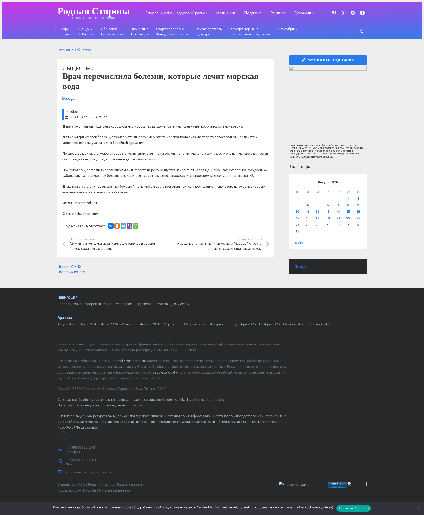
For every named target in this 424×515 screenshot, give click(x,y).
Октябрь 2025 (294, 324)
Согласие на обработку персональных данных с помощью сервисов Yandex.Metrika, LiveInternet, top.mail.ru (140, 399)
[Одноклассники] (117, 226)
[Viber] (129, 226)
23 (358, 218)
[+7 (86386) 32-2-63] (61, 449)
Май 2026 (129, 324)
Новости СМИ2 (69, 267)
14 (338, 212)
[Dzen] (362, 12)
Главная (63, 50)
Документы (180, 304)
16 (358, 212)
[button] (362, 31)
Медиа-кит (123, 304)
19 (318, 218)
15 (348, 212)
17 (297, 218)
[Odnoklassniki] (343, 12)
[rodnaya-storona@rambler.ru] (61, 472)
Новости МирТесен (72, 272)
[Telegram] (352, 12)
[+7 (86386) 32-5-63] (61, 461)
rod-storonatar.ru (131, 361)
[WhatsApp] (135, 226)
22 (348, 218)
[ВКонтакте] (111, 226)
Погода (300, 267)
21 (338, 218)
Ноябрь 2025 (269, 324)
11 (307, 212)
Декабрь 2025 (244, 324)
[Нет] (418, 508)
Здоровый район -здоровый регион (84, 304)
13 (327, 212)
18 (308, 218)
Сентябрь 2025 (320, 324)
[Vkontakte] (333, 12)
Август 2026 (66, 324)
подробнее (143, 507)
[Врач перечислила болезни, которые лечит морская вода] (68, 99)
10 (297, 212)
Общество (83, 50)
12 (317, 212)
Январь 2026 (220, 324)
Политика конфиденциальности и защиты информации (99, 405)
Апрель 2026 (150, 324)
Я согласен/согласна (354, 508)
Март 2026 (172, 324)
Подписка (143, 304)
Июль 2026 (88, 324)
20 (328, 218)
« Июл (300, 242)
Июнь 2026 (109, 324)
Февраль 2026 (195, 324)
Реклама (161, 304)
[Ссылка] (328, 104)
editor (74, 111)
